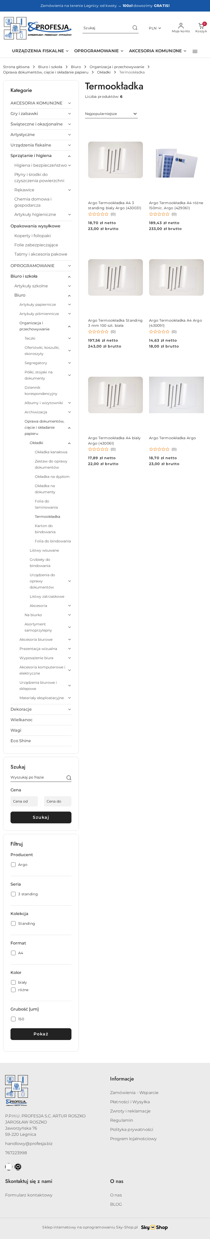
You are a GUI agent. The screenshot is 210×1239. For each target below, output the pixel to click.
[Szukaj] (68, 778)
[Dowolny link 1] (8, 1166)
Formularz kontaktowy (28, 1195)
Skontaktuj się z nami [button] (28, 1181)
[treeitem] (40, 103)
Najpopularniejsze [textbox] (101, 113)
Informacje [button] (122, 1079)
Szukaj (41, 817)
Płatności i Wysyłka (130, 1101)
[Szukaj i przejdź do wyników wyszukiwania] (135, 28)
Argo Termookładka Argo (172, 438)
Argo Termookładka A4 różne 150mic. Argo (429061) (176, 205)
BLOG (116, 1204)
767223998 (16, 1152)
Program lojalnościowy (133, 1138)
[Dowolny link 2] (18, 1166)
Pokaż (41, 1034)
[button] (195, 51)
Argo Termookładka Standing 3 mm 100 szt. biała (115, 323)
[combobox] (111, 114)
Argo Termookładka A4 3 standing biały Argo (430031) (114, 205)
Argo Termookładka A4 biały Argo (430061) (114, 440)
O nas (116, 1195)
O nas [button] (116, 1181)
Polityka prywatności (131, 1129)
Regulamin (121, 1120)
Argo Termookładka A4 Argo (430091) (175, 323)
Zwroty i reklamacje (130, 1111)
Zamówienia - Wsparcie (134, 1092)
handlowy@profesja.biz (28, 1143)
